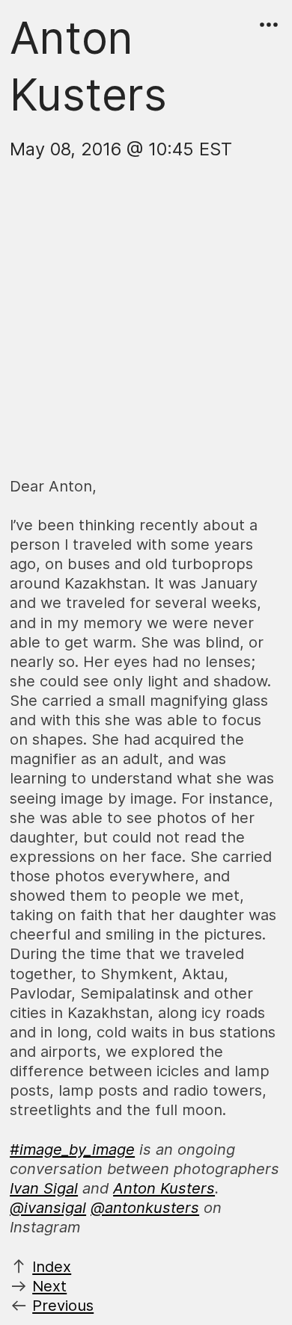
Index (51, 1267)
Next (49, 1286)
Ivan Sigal (44, 1188)
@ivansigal (48, 1208)
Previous (63, 1306)
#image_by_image (72, 1149)
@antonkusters (145, 1208)
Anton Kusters (164, 1188)
